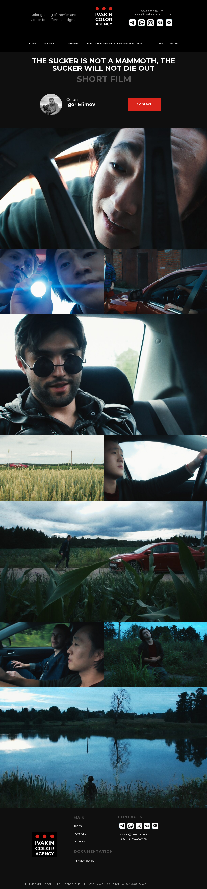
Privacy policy (84, 860)
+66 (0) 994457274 (133, 839)
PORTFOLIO (50, 43)
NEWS (159, 43)
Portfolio (80, 833)
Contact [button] (144, 104)
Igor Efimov (80, 104)
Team (78, 826)
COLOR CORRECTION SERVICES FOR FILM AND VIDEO (114, 43)
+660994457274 (151, 11)
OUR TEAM (72, 43)
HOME (32, 43)
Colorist (73, 99)
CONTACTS (174, 43)
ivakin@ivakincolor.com (137, 834)
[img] (51, 104)
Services (79, 841)
